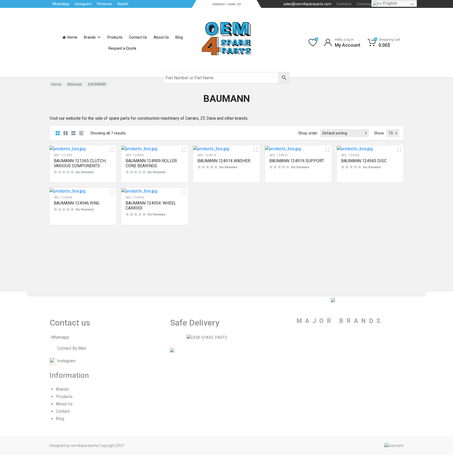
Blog (179, 37)
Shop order (307, 133)
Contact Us (138, 37)
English (389, 3)
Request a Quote (122, 48)
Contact (63, 411)
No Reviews (85, 172)
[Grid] (58, 133)
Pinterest (104, 4)
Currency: (369, 4)
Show (379, 133)
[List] (73, 133)
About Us (161, 37)
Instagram (83, 4)
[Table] (81, 133)
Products (114, 37)
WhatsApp (60, 4)
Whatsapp (60, 337)
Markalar (74, 84)
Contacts (344, 4)
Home (72, 37)
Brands (90, 37)
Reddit (122, 4)
